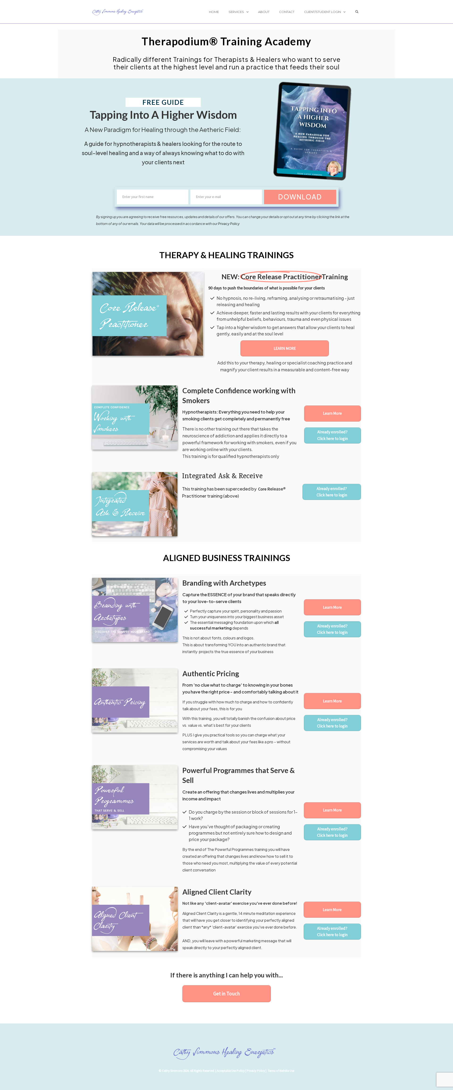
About (263, 12)
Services (236, 12)
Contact (286, 12)
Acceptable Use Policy (231, 1071)
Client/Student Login (322, 12)
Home (214, 12)
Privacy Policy (229, 223)
